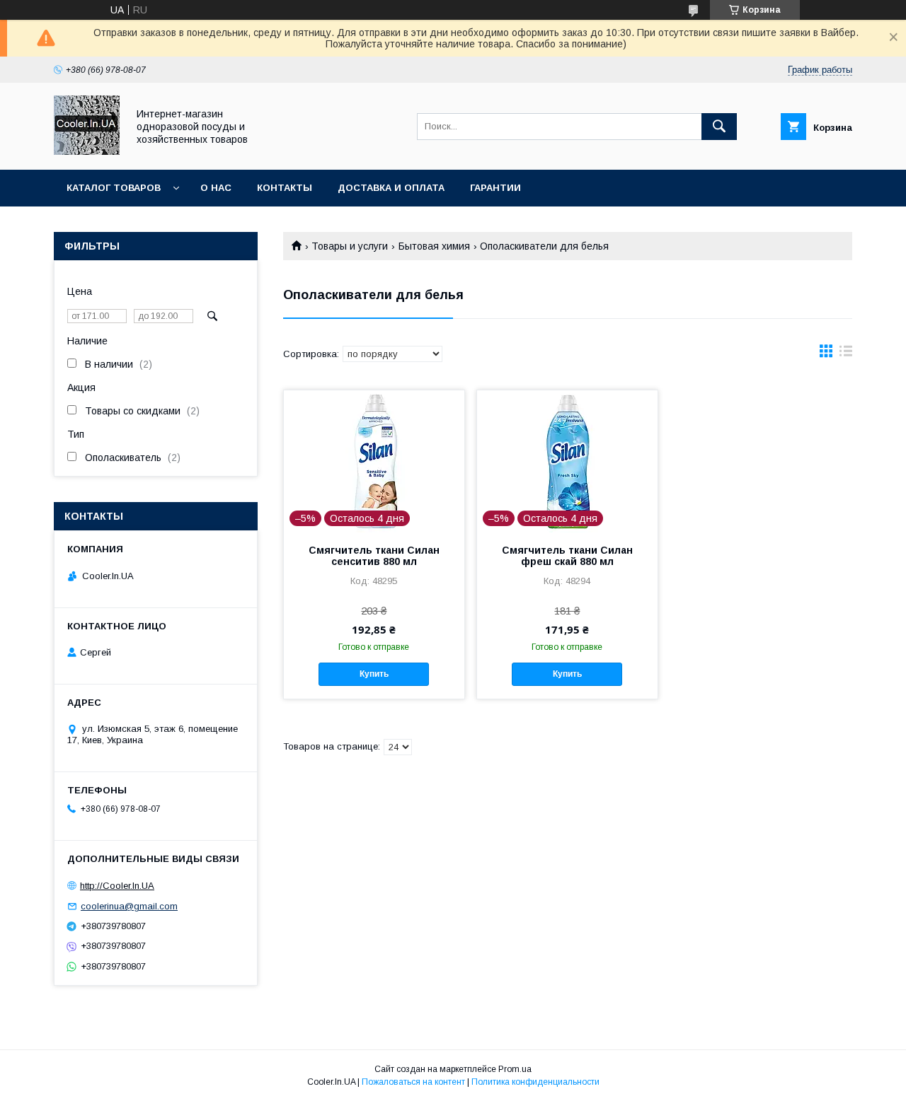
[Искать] (719, 126)
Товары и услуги (349, 246)
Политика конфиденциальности (535, 1082)
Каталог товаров (114, 187)
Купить (374, 674)
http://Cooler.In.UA (117, 885)
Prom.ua (515, 1069)
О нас (215, 187)
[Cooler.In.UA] (87, 151)
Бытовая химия (434, 246)
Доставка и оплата (391, 187)
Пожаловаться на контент (413, 1082)
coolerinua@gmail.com (129, 906)
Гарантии (495, 187)
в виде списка (845, 354)
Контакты (284, 187)
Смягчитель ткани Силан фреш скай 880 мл (567, 555)
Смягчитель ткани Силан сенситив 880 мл (374, 555)
